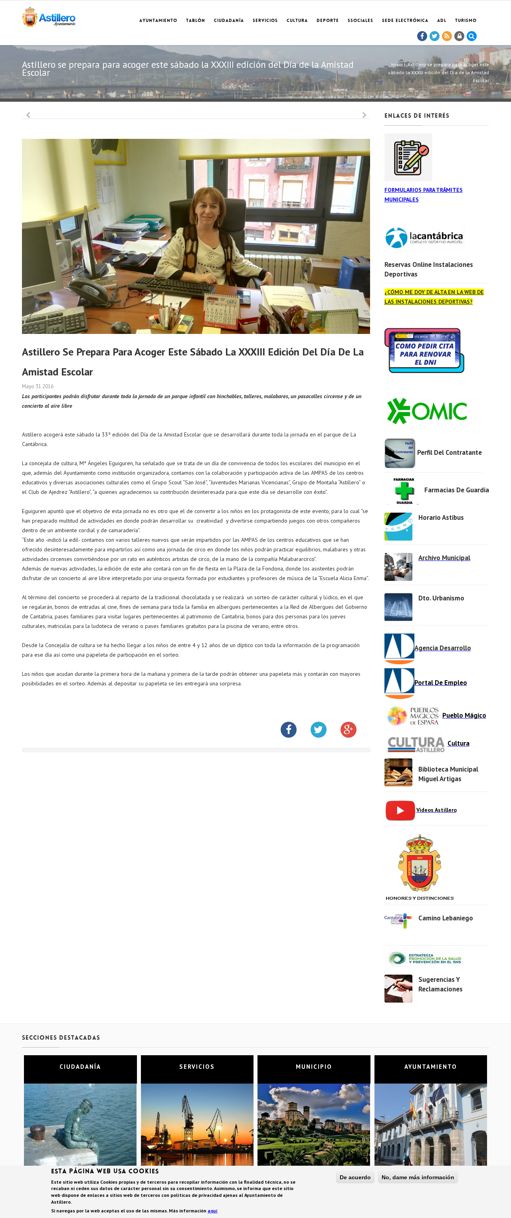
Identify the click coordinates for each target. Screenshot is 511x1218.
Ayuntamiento (158, 21)
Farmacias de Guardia (456, 490)
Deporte (328, 21)
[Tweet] (435, 36)
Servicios (265, 21)
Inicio (397, 64)
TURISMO (466, 21)
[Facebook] (422, 36)
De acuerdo (355, 1177)
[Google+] (354, 731)
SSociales (360, 21)
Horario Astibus (441, 517)
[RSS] (447, 36)
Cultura (297, 21)
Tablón (195, 21)
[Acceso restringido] (459, 36)
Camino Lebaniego (445, 918)
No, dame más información (418, 1177)
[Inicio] (48, 15)
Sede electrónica (405, 21)
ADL (441, 21)
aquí (213, 1210)
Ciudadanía (229, 21)
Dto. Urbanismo (441, 598)
